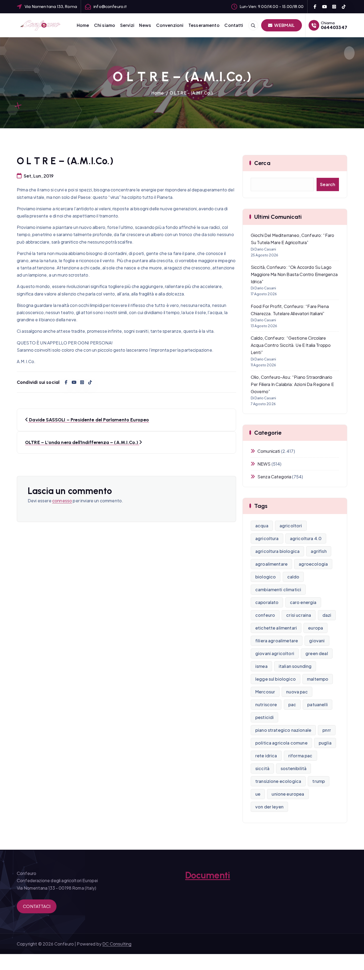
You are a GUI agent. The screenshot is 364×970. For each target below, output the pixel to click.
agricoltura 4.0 (306, 538)
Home (83, 25)
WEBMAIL (284, 25)
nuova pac (297, 691)
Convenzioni (170, 25)
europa (315, 628)
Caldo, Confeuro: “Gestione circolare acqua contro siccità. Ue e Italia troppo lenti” (291, 345)
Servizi (127, 25)
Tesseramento (204, 25)
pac (292, 704)
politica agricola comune (281, 743)
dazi (326, 615)
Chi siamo (104, 25)
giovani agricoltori (274, 653)
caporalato (267, 602)
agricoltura (267, 538)
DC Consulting (116, 944)
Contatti (233, 25)
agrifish (318, 551)
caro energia (303, 602)
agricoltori (291, 525)
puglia (325, 743)
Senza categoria (274, 476)
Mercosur (265, 691)
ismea (261, 666)
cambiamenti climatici (278, 589)
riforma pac (300, 755)
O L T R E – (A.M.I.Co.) (191, 93)
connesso (62, 500)
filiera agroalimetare (276, 640)
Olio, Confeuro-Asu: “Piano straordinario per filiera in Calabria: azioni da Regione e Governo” (292, 384)
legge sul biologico (275, 679)
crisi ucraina (298, 615)
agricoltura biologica (277, 551)
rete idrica (266, 755)
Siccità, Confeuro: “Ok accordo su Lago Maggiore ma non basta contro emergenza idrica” (294, 274)
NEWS (264, 464)
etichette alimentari (276, 628)
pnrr (326, 730)
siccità (262, 768)
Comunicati (268, 451)
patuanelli (317, 704)
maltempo (317, 679)
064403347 (334, 27)
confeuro (265, 615)
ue (257, 794)
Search (327, 184)
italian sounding (295, 666)
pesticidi (264, 717)
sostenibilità (293, 768)
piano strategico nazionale (283, 730)
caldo (293, 576)
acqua (261, 525)
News (145, 25)
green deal (316, 653)
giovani (317, 640)
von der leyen (269, 806)
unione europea (288, 794)
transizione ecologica (278, 781)
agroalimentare (271, 564)
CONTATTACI (36, 906)
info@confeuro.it (110, 6)
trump (318, 781)
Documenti (207, 875)
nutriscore (266, 704)
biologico (265, 576)
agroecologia (313, 564)
